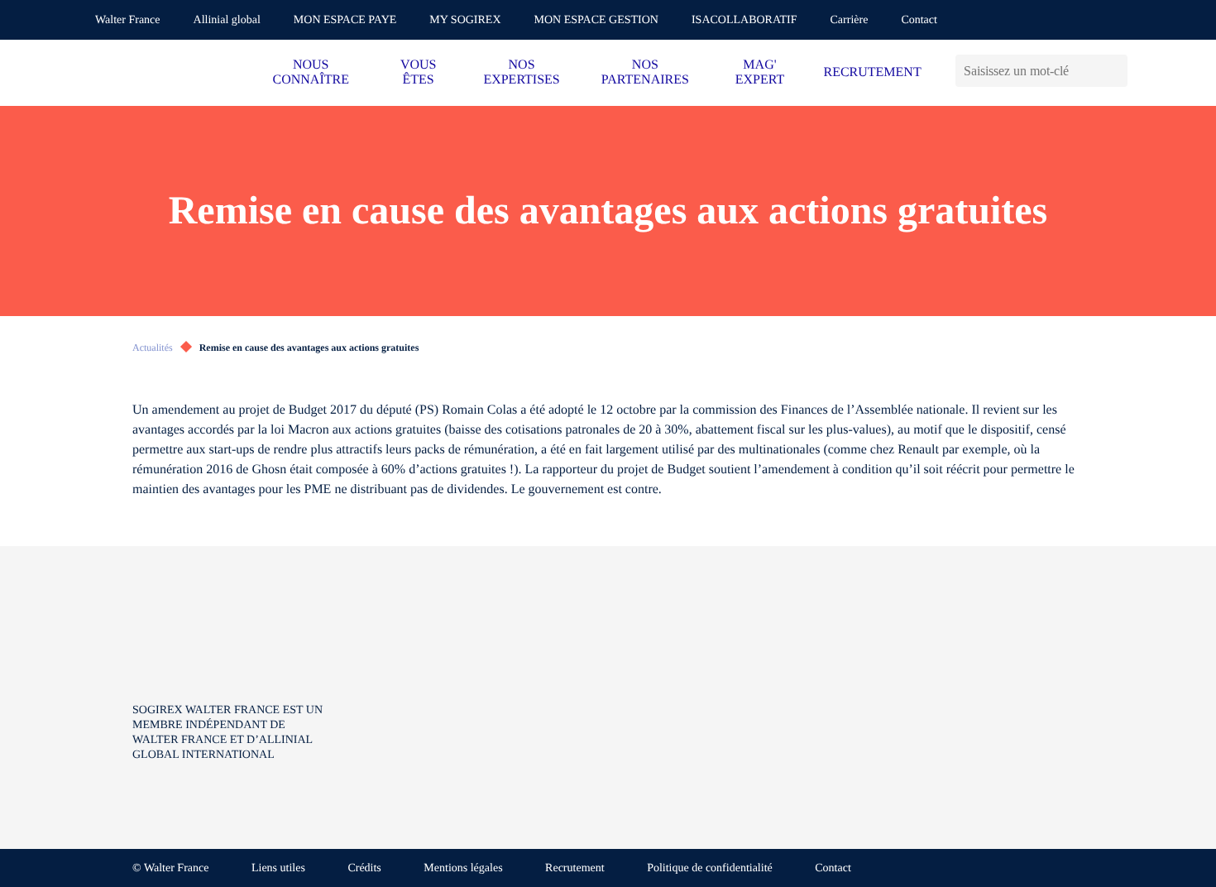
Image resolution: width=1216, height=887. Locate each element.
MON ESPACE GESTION (596, 20)
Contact (919, 20)
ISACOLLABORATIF (744, 20)
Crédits (364, 868)
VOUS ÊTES (418, 72)
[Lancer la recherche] (1114, 71)
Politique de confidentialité (710, 868)
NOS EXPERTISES (521, 72)
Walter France (127, 20)
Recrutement (575, 868)
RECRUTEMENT (872, 72)
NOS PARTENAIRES (645, 72)
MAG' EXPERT (759, 72)
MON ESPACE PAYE (345, 20)
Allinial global (227, 20)
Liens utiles (278, 868)
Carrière (850, 20)
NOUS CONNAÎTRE (311, 72)
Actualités (152, 347)
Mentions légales (463, 868)
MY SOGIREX (464, 20)
